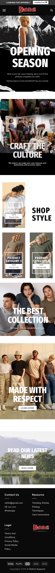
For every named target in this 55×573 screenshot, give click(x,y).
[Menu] (4, 10)
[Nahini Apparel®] (27, 10)
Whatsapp (10, 510)
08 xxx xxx (10, 506)
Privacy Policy (12, 541)
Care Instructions (40, 514)
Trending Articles (40, 503)
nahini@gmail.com (14, 503)
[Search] (51, 10)
